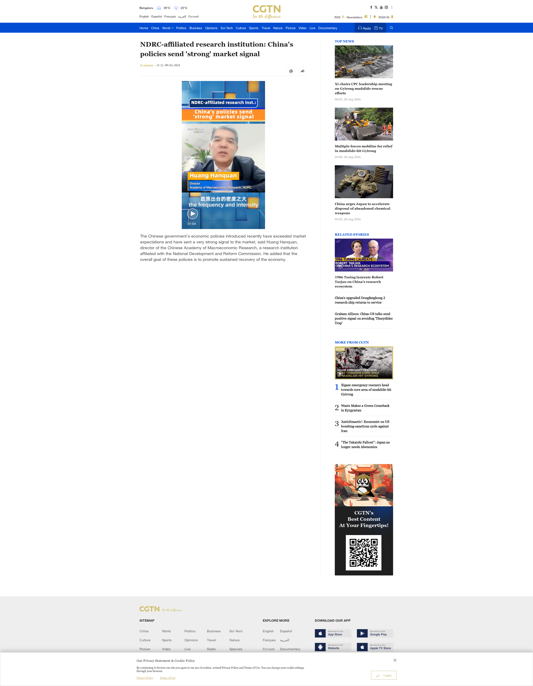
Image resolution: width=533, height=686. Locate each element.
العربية (182, 16)
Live (312, 28)
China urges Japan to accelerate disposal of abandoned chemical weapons (362, 208)
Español (156, 16)
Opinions (211, 28)
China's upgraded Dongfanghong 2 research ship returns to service (360, 300)
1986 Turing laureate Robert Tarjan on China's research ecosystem (359, 281)
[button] (192, 214)
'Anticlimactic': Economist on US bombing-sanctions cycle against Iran (365, 426)
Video (302, 28)
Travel (266, 28)
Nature (278, 28)
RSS (337, 17)
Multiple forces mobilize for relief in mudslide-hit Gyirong (363, 148)
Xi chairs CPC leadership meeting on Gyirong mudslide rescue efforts (363, 88)
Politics (181, 28)
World (166, 28)
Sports (254, 28)
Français (170, 16)
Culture (241, 28)
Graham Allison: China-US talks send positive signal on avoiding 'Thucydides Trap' (364, 318)
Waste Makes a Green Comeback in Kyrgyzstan (365, 408)
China (155, 28)
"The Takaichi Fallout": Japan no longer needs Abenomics (365, 444)
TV (381, 28)
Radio (367, 28)
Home (143, 28)
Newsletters (354, 17)
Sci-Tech (227, 28)
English (144, 16)
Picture (290, 28)
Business (195, 28)
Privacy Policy (145, 678)
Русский (193, 16)
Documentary (327, 28)
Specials (235, 649)
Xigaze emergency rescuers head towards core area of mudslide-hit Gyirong (366, 389)
